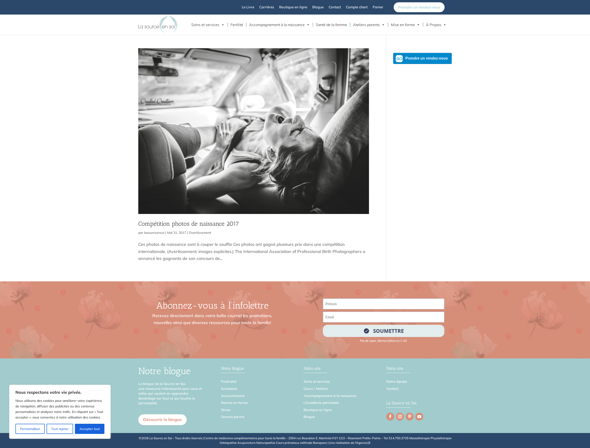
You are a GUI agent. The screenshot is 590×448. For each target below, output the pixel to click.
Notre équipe (396, 381)
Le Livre (248, 7)
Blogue (318, 7)
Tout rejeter (59, 429)
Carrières (266, 7)
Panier (378, 7)
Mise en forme (403, 24)
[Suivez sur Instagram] (400, 417)
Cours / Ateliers (316, 388)
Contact (335, 7)
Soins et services (205, 24)
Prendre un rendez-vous (419, 7)
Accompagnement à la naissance (277, 24)
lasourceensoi (154, 233)
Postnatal (228, 381)
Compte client (357, 7)
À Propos (433, 24)
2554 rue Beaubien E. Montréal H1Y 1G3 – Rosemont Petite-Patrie (334, 438)
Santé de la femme (331, 24)
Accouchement (233, 396)
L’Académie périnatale (321, 402)
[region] (60, 412)
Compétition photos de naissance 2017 (188, 223)
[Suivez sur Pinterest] (409, 417)
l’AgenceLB (362, 443)
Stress (226, 410)
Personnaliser (30, 429)
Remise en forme (234, 402)
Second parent (232, 417)
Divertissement (200, 233)
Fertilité (236, 24)
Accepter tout (90, 429)
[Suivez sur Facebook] (390, 417)
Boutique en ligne (293, 7)
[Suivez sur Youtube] (419, 417)
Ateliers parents (366, 24)
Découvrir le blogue (162, 419)
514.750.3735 (399, 438)
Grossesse (229, 388)
